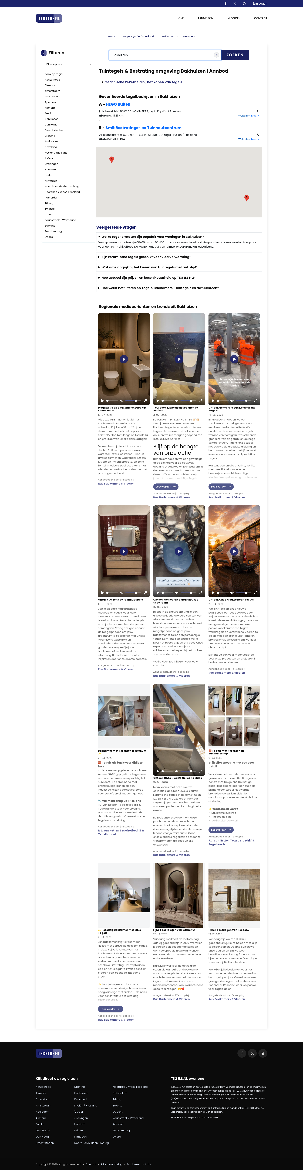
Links (148, 1164)
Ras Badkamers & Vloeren (116, 483)
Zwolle (49, 237)
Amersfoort (52, 91)
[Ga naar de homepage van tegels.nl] (49, 18)
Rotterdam (52, 197)
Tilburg (49, 203)
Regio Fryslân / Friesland (138, 36)
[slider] (112, 400)
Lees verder (163, 486)
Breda (48, 113)
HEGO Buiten (118, 104)
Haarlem (50, 169)
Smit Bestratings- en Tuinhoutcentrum (143, 128)
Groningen (51, 164)
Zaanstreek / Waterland (60, 220)
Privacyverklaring (111, 1164)
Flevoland (51, 147)
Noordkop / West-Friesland (62, 192)
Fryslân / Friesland (56, 152)
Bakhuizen (168, 36)
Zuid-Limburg (53, 231)
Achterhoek (52, 79)
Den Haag (51, 124)
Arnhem (50, 108)
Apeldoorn (51, 102)
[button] (111, 160)
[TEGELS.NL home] (49, 1053)
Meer (255, 115)
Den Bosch (51, 119)
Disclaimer (133, 1164)
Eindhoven (51, 141)
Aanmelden (205, 18)
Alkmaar (50, 85)
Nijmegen (51, 181)
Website (244, 115)
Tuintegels (188, 36)
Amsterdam (52, 96)
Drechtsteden (54, 130)
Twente (50, 209)
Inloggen (234, 18)
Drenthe (50, 136)
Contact (260, 18)
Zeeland (50, 225)
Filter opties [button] (54, 64)
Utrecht (50, 214)
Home (180, 18)
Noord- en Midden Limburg (62, 186)
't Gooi (49, 158)
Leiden (49, 175)
